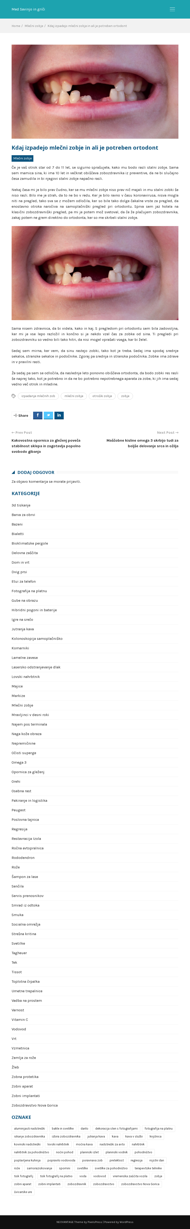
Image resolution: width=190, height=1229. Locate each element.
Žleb (15, 1067)
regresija (136, 1160)
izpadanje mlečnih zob (38, 396)
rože (17, 1168)
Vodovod (19, 1029)
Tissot (17, 972)
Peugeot (18, 810)
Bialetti (18, 534)
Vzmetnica (20, 1048)
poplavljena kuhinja (27, 1160)
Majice (17, 686)
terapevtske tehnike (148, 1168)
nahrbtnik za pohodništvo (31, 1152)
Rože (16, 867)
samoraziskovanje (39, 1168)
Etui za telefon (24, 581)
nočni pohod (64, 1152)
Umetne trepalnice (27, 991)
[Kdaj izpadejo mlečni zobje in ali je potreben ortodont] (95, 92)
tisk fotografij (23, 1176)
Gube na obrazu (25, 600)
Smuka (17, 915)
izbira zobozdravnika (66, 1136)
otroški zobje (102, 396)
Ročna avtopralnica (28, 848)
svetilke (82, 1168)
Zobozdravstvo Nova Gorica (35, 1105)
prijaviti (73, 481)
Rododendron (23, 857)
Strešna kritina (24, 934)
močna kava (84, 1144)
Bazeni (17, 524)
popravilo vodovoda (61, 1160)
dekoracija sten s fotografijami (116, 1128)
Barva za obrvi (23, 515)
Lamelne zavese (25, 657)
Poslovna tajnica (25, 819)
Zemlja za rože (24, 1057)
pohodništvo (143, 1152)
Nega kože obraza (26, 734)
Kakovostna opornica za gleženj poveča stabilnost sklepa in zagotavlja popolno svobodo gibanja (46, 446)
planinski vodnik (117, 1152)
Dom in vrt (20, 562)
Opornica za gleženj (28, 772)
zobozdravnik (76, 1184)
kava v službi (134, 1136)
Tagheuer (19, 953)
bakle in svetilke (63, 1128)
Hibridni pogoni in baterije (34, 610)
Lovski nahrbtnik (26, 676)
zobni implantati (49, 1184)
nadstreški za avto (112, 1144)
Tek (14, 962)
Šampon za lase (25, 876)
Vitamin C (20, 1019)
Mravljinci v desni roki (30, 715)
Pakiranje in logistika (29, 800)
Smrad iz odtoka (25, 905)
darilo (84, 1128)
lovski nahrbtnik (58, 1144)
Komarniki (20, 648)
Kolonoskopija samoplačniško (37, 638)
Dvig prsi (19, 572)
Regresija (19, 829)
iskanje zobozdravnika (29, 1136)
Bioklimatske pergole (30, 543)
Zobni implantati (26, 1096)
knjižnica (156, 1136)
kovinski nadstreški (27, 1144)
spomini (64, 1168)
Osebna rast (21, 791)
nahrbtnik (138, 1144)
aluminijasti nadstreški (29, 1128)
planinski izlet (89, 1152)
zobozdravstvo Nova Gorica (140, 1184)
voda (82, 1176)
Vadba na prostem (27, 1000)
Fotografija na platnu (29, 591)
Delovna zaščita (25, 553)
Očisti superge (24, 753)
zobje (125, 396)
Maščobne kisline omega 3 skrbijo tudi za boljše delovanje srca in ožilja (142, 443)
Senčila (18, 886)
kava (115, 1136)
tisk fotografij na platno (56, 1176)
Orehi (16, 781)
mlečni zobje (73, 396)
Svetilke (18, 943)
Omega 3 (19, 762)
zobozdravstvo (103, 1184)
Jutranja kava (23, 629)
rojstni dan (156, 1160)
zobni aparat (22, 1184)
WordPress (126, 1222)
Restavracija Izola (26, 838)
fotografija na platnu (159, 1128)
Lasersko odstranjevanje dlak (36, 667)
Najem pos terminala (29, 724)
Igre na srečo (22, 619)
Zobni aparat (22, 1086)
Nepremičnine (23, 743)
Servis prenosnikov (28, 896)
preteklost (117, 1160)
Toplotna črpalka (26, 981)
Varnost (18, 1010)
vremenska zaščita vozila (130, 1176)
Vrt (14, 1038)
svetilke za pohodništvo (111, 1168)
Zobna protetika (25, 1077)
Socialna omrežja (26, 924)
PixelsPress (95, 1222)
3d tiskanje (21, 505)
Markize (18, 695)
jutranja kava (96, 1136)
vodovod (99, 1176)
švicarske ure (23, 1192)
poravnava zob (92, 1160)
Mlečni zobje (22, 158)
